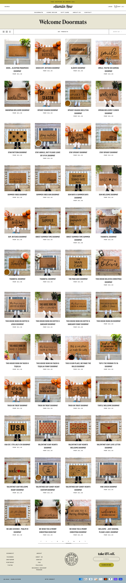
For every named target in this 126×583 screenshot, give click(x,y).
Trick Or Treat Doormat (17, 405)
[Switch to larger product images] (3, 31)
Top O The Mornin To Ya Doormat (108, 365)
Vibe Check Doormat (108, 487)
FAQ (39, 562)
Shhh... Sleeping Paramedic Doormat (17, 69)
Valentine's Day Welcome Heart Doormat (17, 488)
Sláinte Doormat (78, 68)
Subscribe (106, 565)
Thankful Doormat (109, 237)
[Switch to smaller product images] (7, 31)
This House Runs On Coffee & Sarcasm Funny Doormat (78, 322)
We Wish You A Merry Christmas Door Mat (48, 530)
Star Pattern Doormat (17, 152)
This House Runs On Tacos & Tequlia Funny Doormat (47, 365)
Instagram (10, 559)
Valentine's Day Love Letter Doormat (108, 446)
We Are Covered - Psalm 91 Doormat (17, 530)
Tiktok (10, 565)
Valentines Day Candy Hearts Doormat (78, 488)
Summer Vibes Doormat (17, 194)
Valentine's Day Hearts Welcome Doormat (78, 446)
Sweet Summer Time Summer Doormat (78, 238)
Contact (88, 12)
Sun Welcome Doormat (108, 194)
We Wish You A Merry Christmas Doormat (78, 530)
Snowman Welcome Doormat (17, 110)
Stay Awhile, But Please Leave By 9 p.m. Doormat (47, 154)
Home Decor (52, 12)
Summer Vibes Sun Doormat (47, 194)
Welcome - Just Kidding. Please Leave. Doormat (108, 530)
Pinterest (10, 562)
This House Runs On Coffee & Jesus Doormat (17, 322)
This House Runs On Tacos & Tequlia (17, 365)
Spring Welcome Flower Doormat (108, 111)
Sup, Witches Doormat (17, 237)
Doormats (38, 12)
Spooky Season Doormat (48, 110)
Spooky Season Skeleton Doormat (78, 111)
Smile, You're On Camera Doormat (108, 69)
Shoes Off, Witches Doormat (48, 68)
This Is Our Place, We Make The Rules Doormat (78, 365)
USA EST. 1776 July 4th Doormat (17, 444)
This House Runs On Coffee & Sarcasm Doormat (48, 322)
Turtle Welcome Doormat (109, 405)
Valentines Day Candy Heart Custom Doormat (48, 488)
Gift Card (65, 12)
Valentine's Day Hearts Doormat (48, 446)
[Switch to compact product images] (10, 31)
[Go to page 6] (41, 541)
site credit (50, 579)
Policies (39, 565)
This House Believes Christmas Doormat (108, 280)
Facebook (10, 557)
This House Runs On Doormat (109, 321)
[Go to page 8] (85, 541)
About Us (77, 12)
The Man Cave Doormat (78, 279)
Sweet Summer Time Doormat (48, 237)
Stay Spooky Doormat (78, 152)
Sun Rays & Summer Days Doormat (78, 196)
